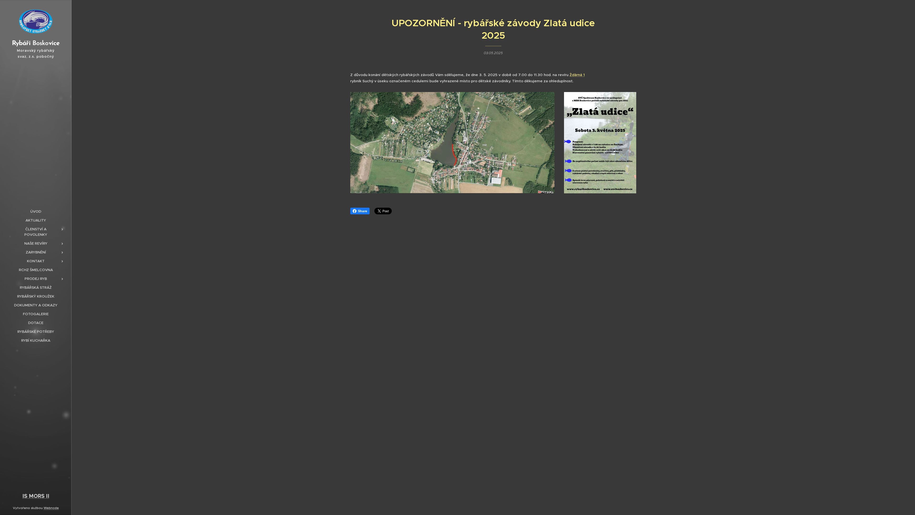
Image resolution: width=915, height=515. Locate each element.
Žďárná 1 (577, 74)
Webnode (51, 508)
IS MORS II (35, 496)
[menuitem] (35, 211)
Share (362, 211)
